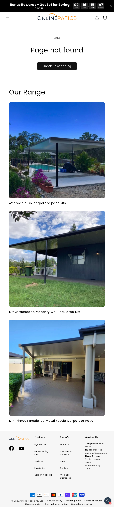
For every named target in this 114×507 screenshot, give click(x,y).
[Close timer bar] (111, 6)
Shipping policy (33, 504)
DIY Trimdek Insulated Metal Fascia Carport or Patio (51, 421)
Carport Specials (43, 474)
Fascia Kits (40, 468)
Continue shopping (57, 66)
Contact (64, 468)
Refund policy (54, 500)
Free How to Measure (66, 453)
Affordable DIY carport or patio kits (37, 203)
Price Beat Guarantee (65, 476)
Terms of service (93, 500)
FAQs (62, 461)
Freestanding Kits (41, 453)
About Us (64, 444)
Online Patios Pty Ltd (31, 500)
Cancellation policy (81, 504)
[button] (8, 18)
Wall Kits (38, 461)
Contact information (56, 504)
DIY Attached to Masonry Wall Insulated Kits (45, 312)
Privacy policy (73, 500)
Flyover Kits (40, 444)
